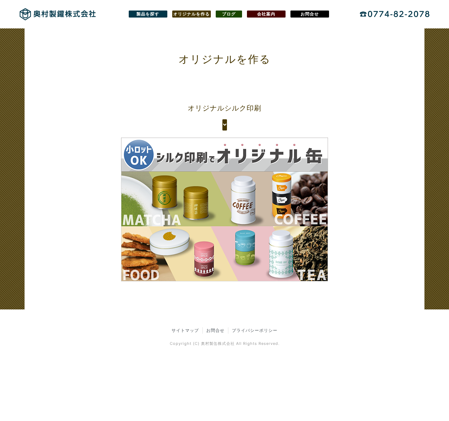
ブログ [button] (229, 13)
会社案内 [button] (266, 13)
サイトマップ (185, 330)
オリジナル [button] (191, 13)
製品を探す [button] (147, 13)
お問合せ (215, 330)
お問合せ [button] (310, 13)
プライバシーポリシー (254, 330)
